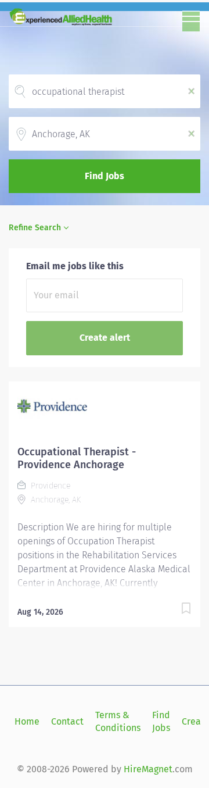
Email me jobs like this (75, 266)
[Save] (186, 610)
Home (27, 721)
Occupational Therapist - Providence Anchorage (76, 458)
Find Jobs (104, 175)
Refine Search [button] (35, 228)
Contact (67, 721)
